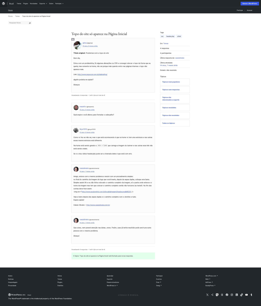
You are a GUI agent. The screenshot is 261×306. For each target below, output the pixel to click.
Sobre (10, 276)
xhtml (179, 36)
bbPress (209, 282)
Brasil (29, 295)
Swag (159, 285)
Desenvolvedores (113, 282)
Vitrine (60, 276)
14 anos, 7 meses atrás (87, 171)
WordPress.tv (112, 285)
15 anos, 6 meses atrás (90, 46)
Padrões (60, 285)
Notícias (11, 279)
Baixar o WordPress (250, 3)
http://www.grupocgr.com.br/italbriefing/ (92, 74)
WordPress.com (212, 276)
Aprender (110, 276)
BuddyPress (210, 285)
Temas (17, 16)
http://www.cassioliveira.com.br (98, 205)
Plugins (60, 282)
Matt (208, 279)
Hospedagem (12, 282)
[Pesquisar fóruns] (30, 22)
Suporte (109, 279)
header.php (170, 36)
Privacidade (12, 285)
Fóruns (10, 10)
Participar (159, 276)
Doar (158, 282)
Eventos (159, 279)
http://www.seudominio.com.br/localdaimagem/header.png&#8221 (106, 192)
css (162, 36)
